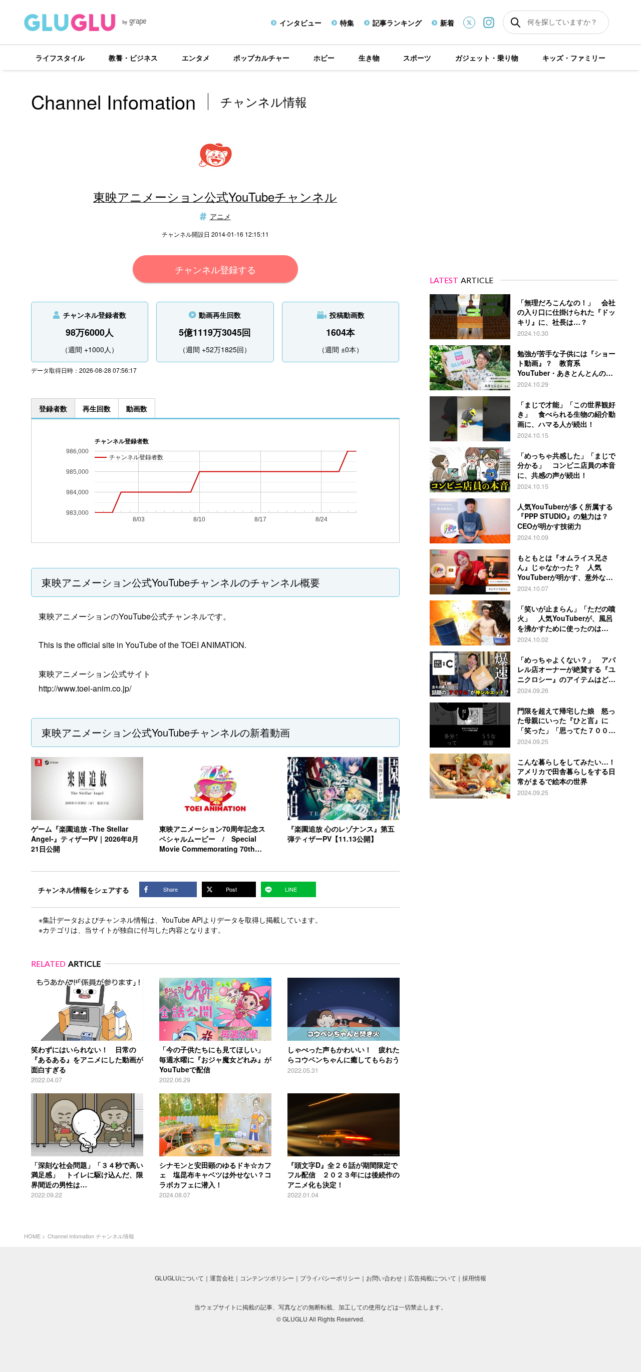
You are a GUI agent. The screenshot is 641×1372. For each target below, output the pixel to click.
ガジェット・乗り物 (486, 58)
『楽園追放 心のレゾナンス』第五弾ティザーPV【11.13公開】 (341, 834)
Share (170, 889)
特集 (347, 23)
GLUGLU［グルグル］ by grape (104, 22)
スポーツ (417, 58)
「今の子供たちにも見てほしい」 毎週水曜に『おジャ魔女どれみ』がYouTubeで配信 (215, 1059)
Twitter (469, 23)
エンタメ (196, 58)
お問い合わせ (384, 1277)
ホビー (324, 58)
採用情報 (474, 1277)
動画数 (136, 408)
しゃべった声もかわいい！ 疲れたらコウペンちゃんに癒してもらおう (343, 1054)
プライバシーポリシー (330, 1277)
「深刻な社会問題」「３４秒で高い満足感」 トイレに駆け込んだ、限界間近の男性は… (87, 1174)
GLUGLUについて (179, 1277)
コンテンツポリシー (267, 1277)
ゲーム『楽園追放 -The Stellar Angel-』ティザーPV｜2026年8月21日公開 (85, 838)
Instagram (488, 22)
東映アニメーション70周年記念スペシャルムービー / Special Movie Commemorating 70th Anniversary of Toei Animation (212, 843)
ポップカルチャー (261, 58)
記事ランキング (397, 23)
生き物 (369, 58)
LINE (291, 889)
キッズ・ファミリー (573, 58)
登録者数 (53, 408)
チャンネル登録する (215, 269)
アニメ (220, 216)
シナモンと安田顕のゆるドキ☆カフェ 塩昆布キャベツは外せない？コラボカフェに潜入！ (215, 1174)
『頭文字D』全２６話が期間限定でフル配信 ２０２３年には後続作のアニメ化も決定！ (343, 1174)
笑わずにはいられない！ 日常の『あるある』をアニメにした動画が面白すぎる (87, 1059)
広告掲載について (432, 1277)
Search (515, 23)
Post (231, 889)
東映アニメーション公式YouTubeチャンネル (215, 197)
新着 (447, 23)
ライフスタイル (60, 58)
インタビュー (300, 23)
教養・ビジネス (133, 58)
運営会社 (222, 1277)
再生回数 (97, 408)
